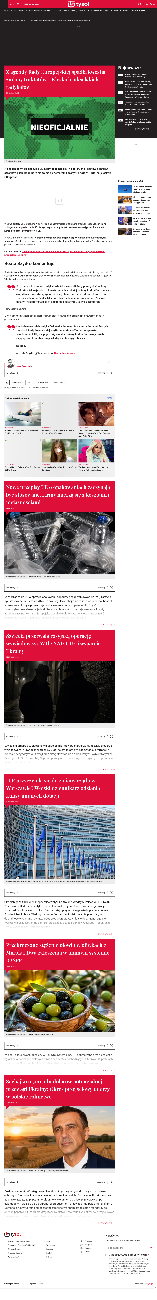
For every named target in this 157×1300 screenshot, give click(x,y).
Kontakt (49, 1253)
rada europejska (17, 382)
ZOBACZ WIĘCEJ (59, 382)
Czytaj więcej (142, 129)
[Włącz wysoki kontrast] (18, 4)
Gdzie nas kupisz (14, 1249)
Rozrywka (115, 10)
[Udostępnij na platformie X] (111, 372)
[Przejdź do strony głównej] (76, 4)
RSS (41, 1284)
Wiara (82, 10)
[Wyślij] (151, 1247)
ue (29, 382)
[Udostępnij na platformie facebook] (107, 372)
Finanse (48, 10)
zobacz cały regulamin (132, 1273)
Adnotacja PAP (13, 1257)
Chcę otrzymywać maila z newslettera (129, 1254)
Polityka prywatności (11, 1284)
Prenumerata (138, 10)
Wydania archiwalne (15, 1253)
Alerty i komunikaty (98, 10)
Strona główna (9, 20)
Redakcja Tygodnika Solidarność (19, 1241)
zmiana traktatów (42, 382)
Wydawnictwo (51, 1245)
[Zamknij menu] (4, 4)
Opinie (126, 10)
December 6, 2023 (64, 353)
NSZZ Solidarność (31, 4)
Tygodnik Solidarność (65, 10)
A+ (14, 4)
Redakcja (49, 1249)
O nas (48, 1241)
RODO (24, 1284)
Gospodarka (35, 10)
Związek (23, 10)
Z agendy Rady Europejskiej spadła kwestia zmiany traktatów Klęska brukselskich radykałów (59, 20)
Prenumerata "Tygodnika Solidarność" (21, 1245)
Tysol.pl (150, 1284)
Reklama (49, 1257)
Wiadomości (10, 10)
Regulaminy (33, 1284)
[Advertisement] (78, 45)
